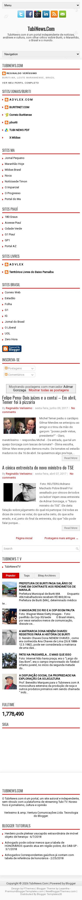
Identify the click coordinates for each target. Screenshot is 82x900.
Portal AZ (10, 246)
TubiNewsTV (13, 566)
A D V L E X (16, 264)
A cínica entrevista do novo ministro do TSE (38, 467)
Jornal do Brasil (14, 321)
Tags (27, 575)
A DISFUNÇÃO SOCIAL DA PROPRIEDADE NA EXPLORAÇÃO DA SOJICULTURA (47, 677)
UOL (7, 333)
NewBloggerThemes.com (61, 891)
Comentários (15, 374)
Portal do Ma (13, 199)
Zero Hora (11, 339)
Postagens (14, 368)
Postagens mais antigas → (62, 538)
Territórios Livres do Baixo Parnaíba (31, 272)
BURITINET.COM (19, 107)
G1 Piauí (10, 234)
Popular (11, 575)
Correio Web (13, 292)
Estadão (10, 298)
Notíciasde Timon (16, 181)
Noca (8, 175)
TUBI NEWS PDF (19, 130)
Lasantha (64, 888)
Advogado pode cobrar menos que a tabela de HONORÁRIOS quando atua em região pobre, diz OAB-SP (41, 844)
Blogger (43, 815)
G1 (6, 310)
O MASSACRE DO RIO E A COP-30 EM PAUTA (47, 610)
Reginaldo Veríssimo (22, 73)
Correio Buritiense (20, 114)
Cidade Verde (13, 228)
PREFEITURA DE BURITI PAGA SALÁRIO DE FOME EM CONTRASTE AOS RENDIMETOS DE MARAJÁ (47, 586)
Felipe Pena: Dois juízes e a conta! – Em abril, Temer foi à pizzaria (39, 399)
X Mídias (14, 137)
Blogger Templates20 (49, 894)
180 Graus (11, 216)
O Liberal (10, 327)
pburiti (13, 122)
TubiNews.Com (41, 28)
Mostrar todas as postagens (49, 390)
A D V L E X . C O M (21, 99)
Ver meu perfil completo (20, 83)
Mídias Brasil (13, 169)
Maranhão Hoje (14, 163)
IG (6, 315)
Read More (70, 458)
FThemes (29, 888)
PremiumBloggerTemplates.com (24, 891)
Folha (8, 304)
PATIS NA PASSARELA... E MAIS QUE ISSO (45, 654)
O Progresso (13, 193)
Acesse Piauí (13, 222)
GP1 (7, 240)
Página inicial (24, 538)
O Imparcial (12, 187)
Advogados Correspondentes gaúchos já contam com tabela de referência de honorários (39, 856)
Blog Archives (47, 575)
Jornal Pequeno (14, 158)
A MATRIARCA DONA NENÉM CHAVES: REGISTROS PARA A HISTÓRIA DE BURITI (44, 632)
